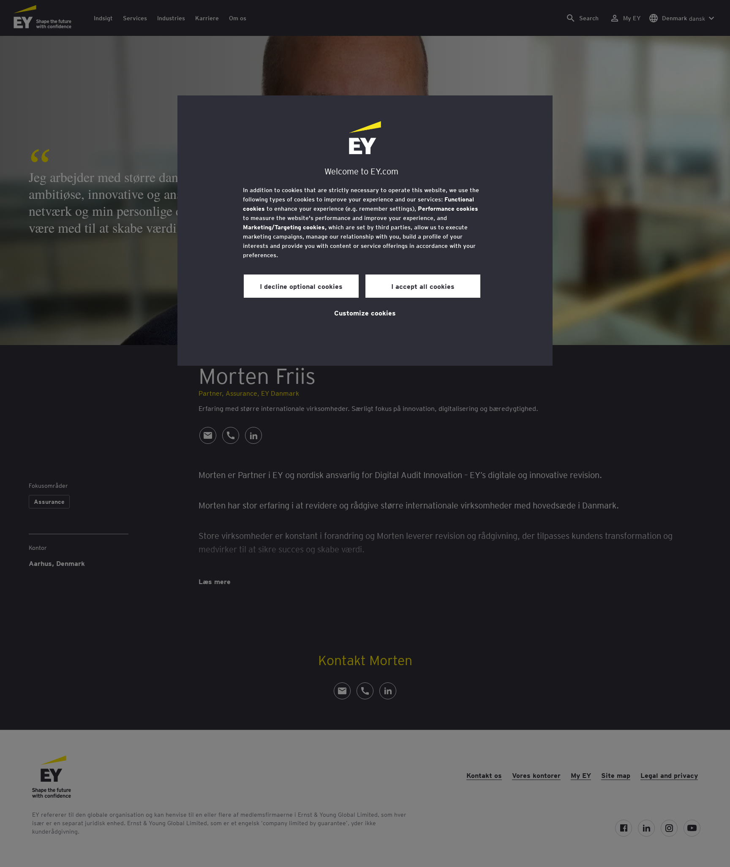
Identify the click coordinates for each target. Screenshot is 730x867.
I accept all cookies (423, 286)
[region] (365, 230)
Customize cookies (365, 312)
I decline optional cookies (301, 286)
